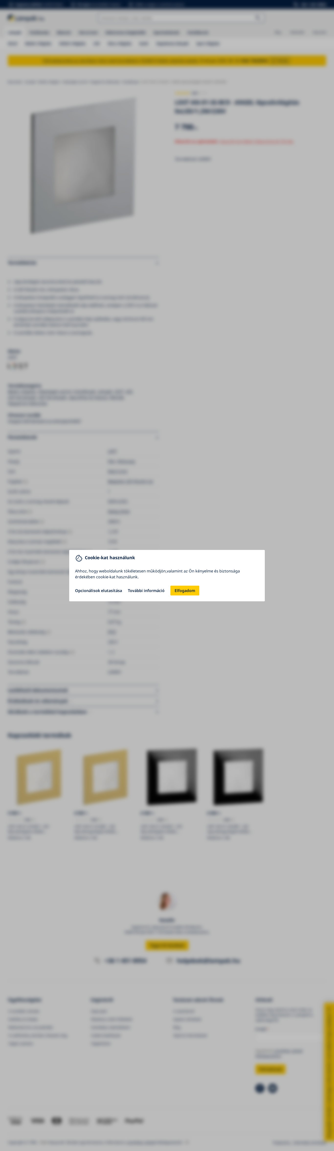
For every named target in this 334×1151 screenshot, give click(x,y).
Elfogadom (185, 590)
